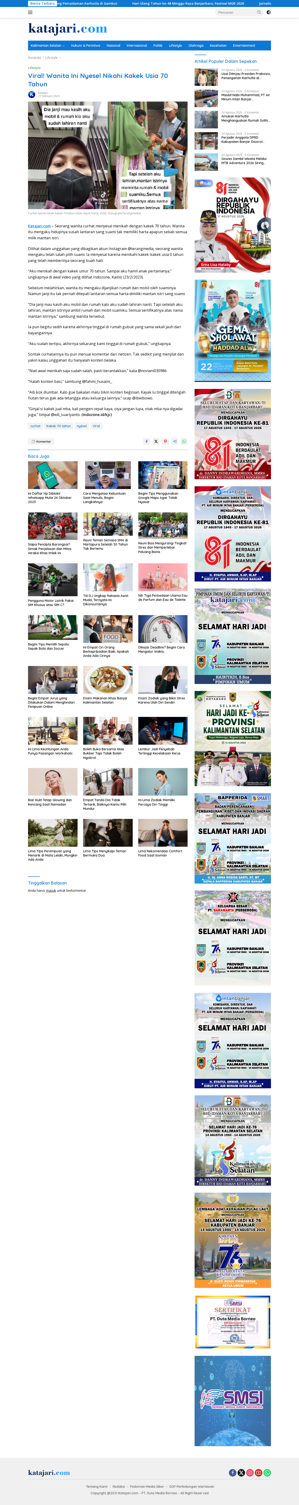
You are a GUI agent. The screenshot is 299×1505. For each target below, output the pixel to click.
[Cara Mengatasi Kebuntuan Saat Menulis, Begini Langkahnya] (108, 475)
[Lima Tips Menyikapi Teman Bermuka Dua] (108, 833)
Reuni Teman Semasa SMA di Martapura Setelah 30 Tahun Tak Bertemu (105, 544)
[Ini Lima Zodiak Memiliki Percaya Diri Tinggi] (163, 782)
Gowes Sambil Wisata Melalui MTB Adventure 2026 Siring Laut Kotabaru (244, 161)
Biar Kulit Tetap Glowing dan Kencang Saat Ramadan (50, 802)
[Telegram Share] (174, 441)
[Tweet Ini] (156, 441)
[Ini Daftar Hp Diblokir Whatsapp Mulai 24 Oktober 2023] (53, 475)
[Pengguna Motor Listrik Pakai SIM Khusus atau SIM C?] (53, 579)
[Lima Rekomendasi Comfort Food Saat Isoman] (163, 833)
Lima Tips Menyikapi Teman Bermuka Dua (104, 853)
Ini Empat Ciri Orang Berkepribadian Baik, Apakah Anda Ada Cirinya (106, 651)
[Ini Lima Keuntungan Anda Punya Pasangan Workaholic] (53, 731)
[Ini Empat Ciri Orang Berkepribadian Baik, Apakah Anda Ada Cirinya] (108, 629)
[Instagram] (250, 1473)
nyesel (82, 426)
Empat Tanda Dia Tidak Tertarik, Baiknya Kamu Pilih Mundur (104, 804)
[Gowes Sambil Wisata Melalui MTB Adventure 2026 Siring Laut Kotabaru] (206, 162)
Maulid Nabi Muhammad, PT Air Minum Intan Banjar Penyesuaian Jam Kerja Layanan (245, 97)
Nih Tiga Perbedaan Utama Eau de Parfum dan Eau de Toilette (163, 597)
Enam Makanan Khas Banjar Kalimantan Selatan (105, 700)
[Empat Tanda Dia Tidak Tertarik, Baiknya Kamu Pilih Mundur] (108, 782)
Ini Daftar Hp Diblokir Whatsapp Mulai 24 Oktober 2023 (50, 497)
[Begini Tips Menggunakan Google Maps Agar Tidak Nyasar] (163, 475)
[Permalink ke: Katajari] (32, 94)
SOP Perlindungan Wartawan (191, 1486)
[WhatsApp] (267, 1473)
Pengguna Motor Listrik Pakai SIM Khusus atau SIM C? (51, 603)
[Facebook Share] (146, 441)
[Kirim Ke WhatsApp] (184, 441)
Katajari (43, 93)
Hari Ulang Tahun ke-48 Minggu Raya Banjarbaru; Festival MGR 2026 (117, 3)
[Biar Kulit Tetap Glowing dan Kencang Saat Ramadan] (53, 782)
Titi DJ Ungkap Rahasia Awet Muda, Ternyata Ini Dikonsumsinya (105, 600)
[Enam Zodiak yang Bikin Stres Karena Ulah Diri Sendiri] (163, 680)
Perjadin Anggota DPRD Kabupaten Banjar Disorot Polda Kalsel (242, 139)
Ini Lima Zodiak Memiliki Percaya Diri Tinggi (156, 802)
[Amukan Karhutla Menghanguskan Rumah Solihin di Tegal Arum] (206, 119)
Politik (158, 45)
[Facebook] (232, 1473)
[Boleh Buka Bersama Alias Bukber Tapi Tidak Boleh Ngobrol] (108, 731)
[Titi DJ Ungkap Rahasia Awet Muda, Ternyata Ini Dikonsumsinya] (108, 577)
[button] (259, 12)
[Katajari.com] (67, 29)
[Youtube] (258, 1473)
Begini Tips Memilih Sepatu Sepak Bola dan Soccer (48, 646)
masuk (51, 890)
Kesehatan (218, 45)
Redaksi (119, 1486)
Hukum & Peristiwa (85, 45)
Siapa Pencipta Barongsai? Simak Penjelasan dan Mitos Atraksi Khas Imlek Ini (49, 548)
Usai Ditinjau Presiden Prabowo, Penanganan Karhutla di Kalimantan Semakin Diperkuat (246, 76)
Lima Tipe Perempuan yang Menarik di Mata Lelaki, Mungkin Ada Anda (52, 855)
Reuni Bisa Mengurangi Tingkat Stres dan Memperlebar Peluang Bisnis (162, 547)
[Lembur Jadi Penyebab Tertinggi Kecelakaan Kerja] (163, 731)
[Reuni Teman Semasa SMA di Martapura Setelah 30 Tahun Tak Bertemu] (108, 524)
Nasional (113, 45)
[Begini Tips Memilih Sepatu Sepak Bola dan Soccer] (53, 627)
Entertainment (244, 45)
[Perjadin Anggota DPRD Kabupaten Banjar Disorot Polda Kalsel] (206, 141)
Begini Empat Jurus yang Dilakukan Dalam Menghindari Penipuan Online (51, 702)
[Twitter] (241, 1473)
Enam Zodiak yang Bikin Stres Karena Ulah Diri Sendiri (161, 700)
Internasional (137, 45)
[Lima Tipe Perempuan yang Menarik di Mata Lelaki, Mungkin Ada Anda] (53, 833)
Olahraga (196, 45)
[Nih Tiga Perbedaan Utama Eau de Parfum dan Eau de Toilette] (163, 577)
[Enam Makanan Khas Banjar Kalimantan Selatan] (108, 680)
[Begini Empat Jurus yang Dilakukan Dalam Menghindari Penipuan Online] (53, 680)
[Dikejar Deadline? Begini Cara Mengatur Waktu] (163, 629)
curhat (35, 426)
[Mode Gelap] (268, 12)
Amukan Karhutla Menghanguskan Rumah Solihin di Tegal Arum (245, 118)
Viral (96, 426)
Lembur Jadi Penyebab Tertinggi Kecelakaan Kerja (159, 751)
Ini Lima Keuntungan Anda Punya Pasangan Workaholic (50, 751)
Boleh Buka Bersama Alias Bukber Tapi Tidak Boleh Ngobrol (103, 753)
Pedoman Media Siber (147, 1486)
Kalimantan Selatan (46, 45)
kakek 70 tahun (58, 426)
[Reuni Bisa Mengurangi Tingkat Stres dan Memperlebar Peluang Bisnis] (163, 525)
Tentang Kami (96, 1486)
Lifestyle (175, 45)
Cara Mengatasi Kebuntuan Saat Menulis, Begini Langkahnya (104, 497)
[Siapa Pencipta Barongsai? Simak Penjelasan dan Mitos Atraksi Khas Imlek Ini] (53, 526)
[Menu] (31, 12)
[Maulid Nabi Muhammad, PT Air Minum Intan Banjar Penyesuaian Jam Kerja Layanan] (206, 98)
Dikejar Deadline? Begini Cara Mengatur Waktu (161, 649)
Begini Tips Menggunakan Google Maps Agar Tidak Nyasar (158, 497)
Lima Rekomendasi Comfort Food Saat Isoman (160, 853)
